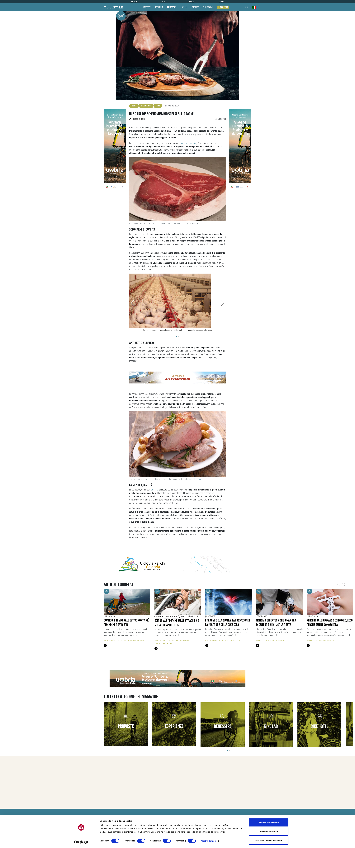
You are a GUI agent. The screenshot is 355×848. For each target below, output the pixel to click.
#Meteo (114, 640)
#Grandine (132, 640)
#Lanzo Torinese (161, 644)
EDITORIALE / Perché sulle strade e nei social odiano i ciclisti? (176, 623)
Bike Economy (208, 7)
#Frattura (226, 640)
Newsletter (223, 7)
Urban (166, 616)
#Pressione (272, 640)
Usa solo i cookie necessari (268, 840)
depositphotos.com (204, 330)
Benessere (171, 7)
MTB (182, 616)
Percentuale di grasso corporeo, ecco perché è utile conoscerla (330, 622)
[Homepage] (113, 7)
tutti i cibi (154, 490)
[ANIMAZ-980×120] (177, 564)
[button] (246, 7)
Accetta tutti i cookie (269, 822)
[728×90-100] (177, 377)
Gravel (158, 616)
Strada (175, 616)
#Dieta (325, 640)
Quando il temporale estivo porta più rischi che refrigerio (126, 622)
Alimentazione (146, 105)
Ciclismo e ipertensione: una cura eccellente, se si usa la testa (276, 622)
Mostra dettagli (208, 841)
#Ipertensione (262, 640)
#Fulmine (141, 640)
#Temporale (123, 640)
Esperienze (159, 7)
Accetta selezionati (268, 831)
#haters (172, 644)
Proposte (146, 7)
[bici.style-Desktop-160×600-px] (115, 150)
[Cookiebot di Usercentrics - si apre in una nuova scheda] (81, 843)
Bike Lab (184, 7)
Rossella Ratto (139, 119)
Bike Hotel (196, 7)
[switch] (141, 841)
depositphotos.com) (188, 143)
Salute (133, 105)
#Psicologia (166, 641)
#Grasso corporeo (314, 640)
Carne (158, 105)
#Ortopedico (236, 640)
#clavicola (216, 640)
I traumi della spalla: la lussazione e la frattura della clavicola (227, 622)
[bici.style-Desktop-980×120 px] (177, 678)
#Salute (107, 640)
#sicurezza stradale (180, 641)
